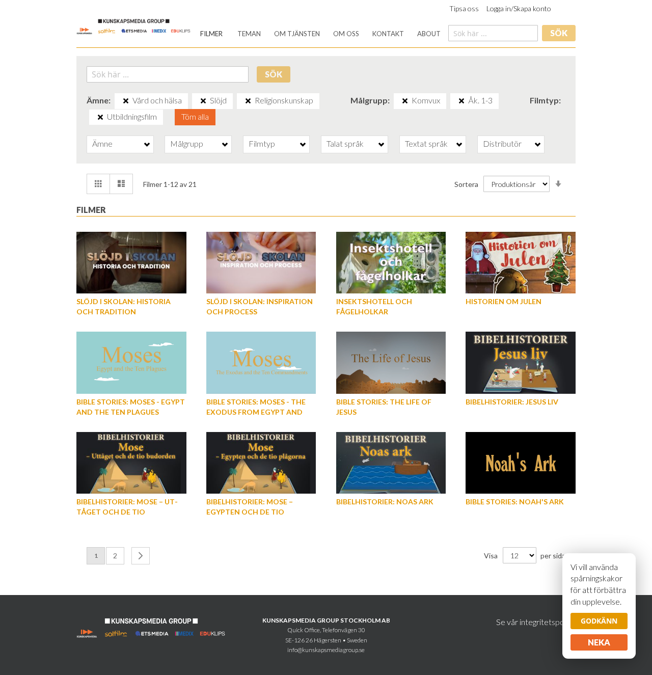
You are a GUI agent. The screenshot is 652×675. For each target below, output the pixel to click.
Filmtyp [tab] (262, 143)
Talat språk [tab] (345, 143)
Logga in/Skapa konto (518, 8)
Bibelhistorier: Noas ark (384, 501)
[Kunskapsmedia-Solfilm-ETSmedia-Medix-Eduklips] (133, 26)
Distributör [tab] (502, 143)
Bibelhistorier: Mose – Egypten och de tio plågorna (249, 511)
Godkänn (599, 621)
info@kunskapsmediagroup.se (326, 650)
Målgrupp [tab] (186, 143)
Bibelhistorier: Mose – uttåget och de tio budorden (127, 511)
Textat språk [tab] (426, 143)
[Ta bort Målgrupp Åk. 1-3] (461, 101)
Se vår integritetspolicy (536, 622)
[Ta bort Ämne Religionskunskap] (248, 101)
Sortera (466, 184)
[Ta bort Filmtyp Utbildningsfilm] (100, 117)
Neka (599, 642)
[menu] (320, 34)
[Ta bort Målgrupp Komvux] (405, 101)
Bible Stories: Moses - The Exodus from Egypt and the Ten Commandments (256, 411)
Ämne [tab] (102, 143)
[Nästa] (140, 555)
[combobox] (493, 33)
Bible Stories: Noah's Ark (515, 501)
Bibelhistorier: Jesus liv (512, 401)
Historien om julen (503, 301)
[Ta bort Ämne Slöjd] (203, 101)
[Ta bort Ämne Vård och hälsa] (126, 101)
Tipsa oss (464, 8)
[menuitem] (211, 34)
